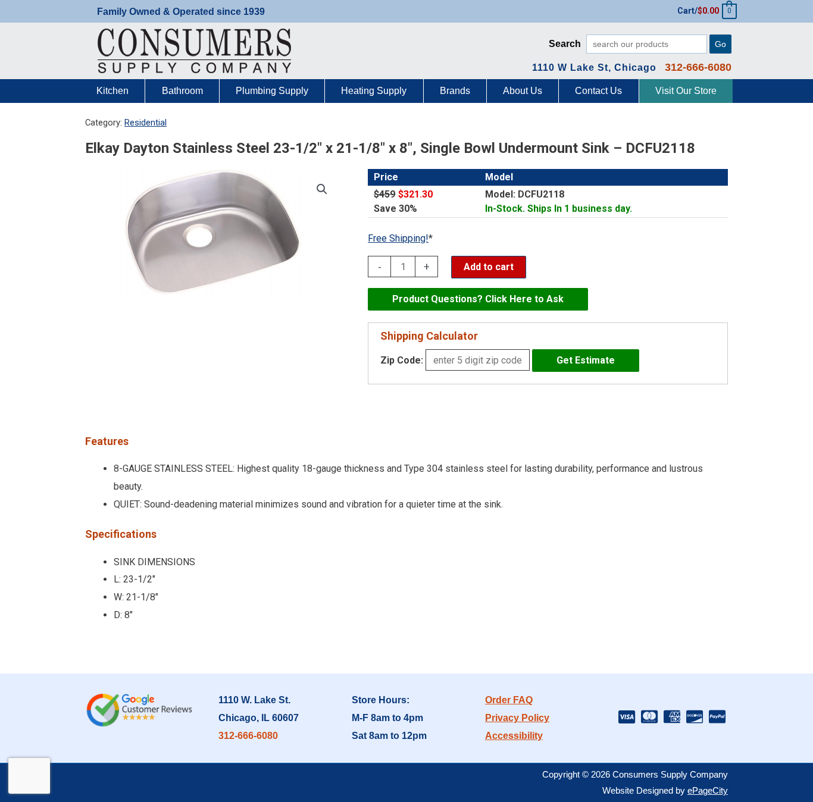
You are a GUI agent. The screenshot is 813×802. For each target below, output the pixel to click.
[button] (322, 189)
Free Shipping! (398, 238)
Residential (145, 122)
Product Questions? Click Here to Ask (478, 299)
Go (720, 44)
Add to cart (489, 266)
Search (565, 44)
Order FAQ (509, 700)
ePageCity (707, 790)
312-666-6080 (248, 736)
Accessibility (514, 736)
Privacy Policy (517, 718)
